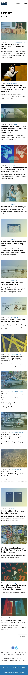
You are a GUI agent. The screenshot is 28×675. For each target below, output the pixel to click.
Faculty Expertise (17, 662)
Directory (9, 668)
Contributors (9, 655)
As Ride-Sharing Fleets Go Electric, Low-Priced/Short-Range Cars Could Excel (14, 437)
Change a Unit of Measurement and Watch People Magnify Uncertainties (12, 358)
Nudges (15, 124)
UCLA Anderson (6, 653)
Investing (13, 583)
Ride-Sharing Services (17, 391)
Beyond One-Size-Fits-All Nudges (13, 206)
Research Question (6, 124)
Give (4, 668)
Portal (14, 668)
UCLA (23, 668)
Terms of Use (17, 670)
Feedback (10, 670)
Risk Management (16, 354)
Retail (12, 546)
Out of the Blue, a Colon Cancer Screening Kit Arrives (13, 512)
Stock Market (14, 280)
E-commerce (14, 317)
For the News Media (9, 658)
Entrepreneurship (12, 83)
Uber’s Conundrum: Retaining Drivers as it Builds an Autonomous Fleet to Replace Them (12, 397)
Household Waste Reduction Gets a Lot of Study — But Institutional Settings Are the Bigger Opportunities (13, 129)
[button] (4, 17)
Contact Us (20, 655)
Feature (3, 83)
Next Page (21, 636)
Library (19, 668)
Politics (13, 165)
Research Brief (5, 42)
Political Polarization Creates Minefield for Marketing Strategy (13, 621)
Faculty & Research (20, 653)
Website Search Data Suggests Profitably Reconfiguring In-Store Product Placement (13, 550)
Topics (18, 3)
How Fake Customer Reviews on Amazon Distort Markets (13, 320)
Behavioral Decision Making (19, 42)
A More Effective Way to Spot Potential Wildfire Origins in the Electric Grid (13, 474)
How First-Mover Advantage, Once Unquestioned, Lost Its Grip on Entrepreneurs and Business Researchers (13, 88)
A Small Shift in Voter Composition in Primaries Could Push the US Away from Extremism (14, 169)
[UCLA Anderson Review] (6, 3)
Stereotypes (14, 618)
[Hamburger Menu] (25, 3)
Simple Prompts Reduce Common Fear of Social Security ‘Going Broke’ (13, 243)
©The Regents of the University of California (14, 672)
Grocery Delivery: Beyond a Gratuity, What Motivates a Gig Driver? (12, 46)
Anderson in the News (14, 660)
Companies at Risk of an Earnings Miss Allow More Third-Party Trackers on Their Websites (13, 587)
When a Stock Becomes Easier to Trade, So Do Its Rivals (13, 283)
